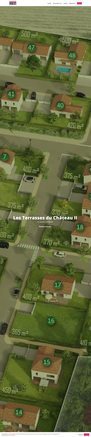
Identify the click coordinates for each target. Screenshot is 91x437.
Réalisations (72, 3)
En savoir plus (11, 435)
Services (65, 3)
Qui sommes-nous (57, 3)
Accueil (49, 3)
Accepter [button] (86, 434)
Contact (79, 3)
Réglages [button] (80, 434)
